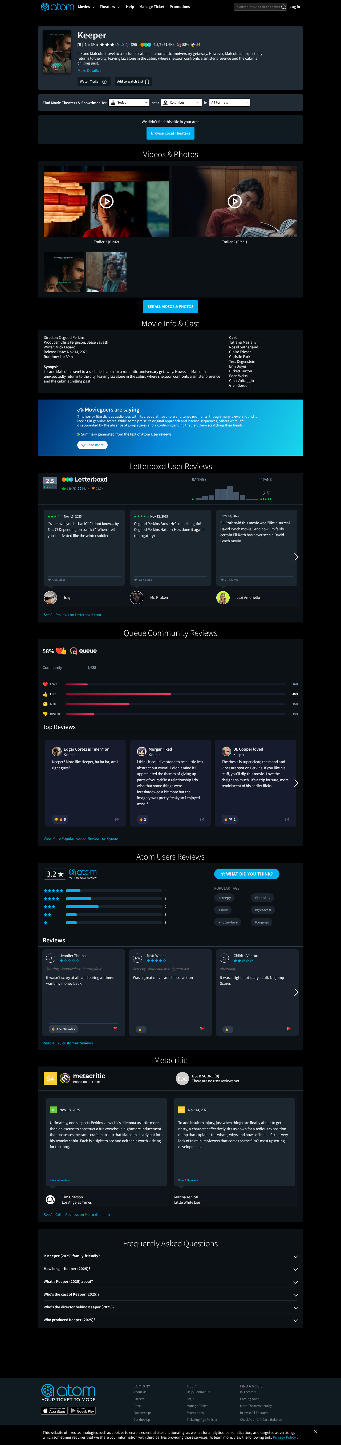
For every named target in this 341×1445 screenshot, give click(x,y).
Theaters (107, 6)
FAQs (190, 1399)
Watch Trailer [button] (90, 81)
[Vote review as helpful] (141, 1029)
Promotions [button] (180, 6)
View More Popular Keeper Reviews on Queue (81, 838)
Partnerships (142, 1412)
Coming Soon (249, 1399)
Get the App (141, 1419)
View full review (60, 1180)
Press (137, 1405)
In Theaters (248, 1392)
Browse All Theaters (254, 1412)
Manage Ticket (197, 1405)
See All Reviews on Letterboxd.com (72, 614)
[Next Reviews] (296, 557)
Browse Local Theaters (170, 133)
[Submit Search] (283, 7)
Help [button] (130, 6)
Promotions (195, 1412)
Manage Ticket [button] (151, 6)
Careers (138, 1399)
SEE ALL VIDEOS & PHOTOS (170, 306)
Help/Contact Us (198, 1392)
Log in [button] (295, 6)
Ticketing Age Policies (202, 1419)
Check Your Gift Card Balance (261, 1419)
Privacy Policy (285, 1437)
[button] (129, 103)
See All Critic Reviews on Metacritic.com (77, 1214)
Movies (84, 6)
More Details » (90, 70)
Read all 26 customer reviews (68, 1043)
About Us (139, 1392)
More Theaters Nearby (256, 1405)
